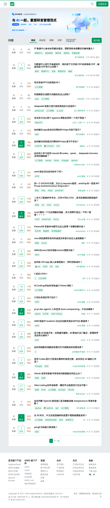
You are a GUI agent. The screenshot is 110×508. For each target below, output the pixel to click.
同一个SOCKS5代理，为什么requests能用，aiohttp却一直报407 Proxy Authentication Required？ (66, 184)
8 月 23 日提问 (93, 190)
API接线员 (80, 266)
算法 (61, 420)
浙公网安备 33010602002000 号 (45, 497)
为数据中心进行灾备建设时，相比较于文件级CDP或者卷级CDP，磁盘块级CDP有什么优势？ (66, 65)
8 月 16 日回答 (93, 325)
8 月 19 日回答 (93, 254)
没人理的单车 (79, 110)
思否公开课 (13, 471)
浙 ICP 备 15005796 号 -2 (19, 497)
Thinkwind (80, 205)
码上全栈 (81, 219)
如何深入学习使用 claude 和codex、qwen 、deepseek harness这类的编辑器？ (66, 154)
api (57, 408)
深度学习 (69, 420)
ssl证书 (38, 146)
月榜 (59, 40)
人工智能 (39, 87)
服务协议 (92, 464)
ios (39, 266)
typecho (38, 122)
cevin (83, 340)
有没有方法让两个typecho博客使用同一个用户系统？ (60, 117)
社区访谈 (76, 474)
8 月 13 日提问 (93, 408)
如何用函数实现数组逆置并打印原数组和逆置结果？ (59, 347)
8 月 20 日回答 (93, 231)
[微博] (94, 474)
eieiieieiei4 (80, 231)
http (43, 190)
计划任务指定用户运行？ (46, 297)
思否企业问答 (14, 474)
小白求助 (42, 278)
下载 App (93, 471)
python (50, 408)
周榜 (51, 40)
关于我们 (60, 464)
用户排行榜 (45, 467)
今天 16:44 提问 (92, 99)
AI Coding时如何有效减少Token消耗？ (53, 285)
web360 (80, 99)
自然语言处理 (50, 420)
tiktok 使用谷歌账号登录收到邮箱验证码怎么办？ (58, 373)
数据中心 (39, 53)
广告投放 (60, 467)
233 (83, 278)
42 (84, 420)
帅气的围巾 (80, 87)
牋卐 (83, 243)
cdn (58, 146)
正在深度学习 (79, 290)
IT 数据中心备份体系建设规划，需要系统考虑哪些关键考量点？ (64, 48)
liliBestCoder (79, 164)
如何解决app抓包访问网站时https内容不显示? (57, 129)
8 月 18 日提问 (93, 278)
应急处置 (76, 53)
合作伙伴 (60, 474)
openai (74, 160)
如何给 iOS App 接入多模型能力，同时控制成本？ (58, 261)
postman (59, 190)
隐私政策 (92, 467)
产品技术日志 (78, 464)
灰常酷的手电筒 (78, 351)
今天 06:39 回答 (92, 75)
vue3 (37, 219)
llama (56, 160)
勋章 (42, 481)
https (50, 190)
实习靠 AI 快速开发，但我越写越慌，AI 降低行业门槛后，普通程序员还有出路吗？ (66, 334)
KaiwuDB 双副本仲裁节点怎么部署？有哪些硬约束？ (59, 226)
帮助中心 (44, 471)
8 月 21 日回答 (93, 219)
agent (37, 313)
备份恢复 (49, 53)
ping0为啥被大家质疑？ (46, 427)
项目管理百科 (30, 483)
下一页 (57, 441)
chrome (50, 146)
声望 (42, 477)
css (42, 205)
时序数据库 (56, 231)
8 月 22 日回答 (93, 205)
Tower (27, 470)
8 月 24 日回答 (93, 122)
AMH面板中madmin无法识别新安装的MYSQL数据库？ (61, 321)
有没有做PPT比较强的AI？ (47, 82)
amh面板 (81, 176)
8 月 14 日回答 (93, 351)
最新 (33, 40)
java (61, 110)
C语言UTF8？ (41, 273)
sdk (56, 266)
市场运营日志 (78, 471)
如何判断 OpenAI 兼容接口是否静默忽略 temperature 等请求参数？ (65, 402)
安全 (46, 366)
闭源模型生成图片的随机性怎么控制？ (52, 94)
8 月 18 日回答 (93, 266)
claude (48, 160)
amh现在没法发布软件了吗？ (48, 171)
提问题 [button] (97, 40)
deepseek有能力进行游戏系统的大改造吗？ (55, 106)
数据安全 (62, 71)
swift (45, 266)
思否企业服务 (14, 467)
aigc (37, 99)
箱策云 (82, 146)
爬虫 (37, 190)
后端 (43, 378)
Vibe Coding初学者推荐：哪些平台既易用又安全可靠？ (61, 385)
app (36, 134)
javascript (39, 110)
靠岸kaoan (80, 394)
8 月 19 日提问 (93, 243)
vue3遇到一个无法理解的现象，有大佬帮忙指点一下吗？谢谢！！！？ (62, 213)
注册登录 (102, 4)
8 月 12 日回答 (93, 366)
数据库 (46, 231)
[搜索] (92, 4)
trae (37, 340)
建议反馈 (44, 474)
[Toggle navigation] (5, 4)
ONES (27, 467)
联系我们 (60, 471)
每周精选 (44, 464)
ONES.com (29, 480)
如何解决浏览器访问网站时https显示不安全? (56, 141)
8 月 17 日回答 (93, 313)
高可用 (38, 231)
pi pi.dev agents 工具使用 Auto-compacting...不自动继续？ (64, 309)
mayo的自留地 (79, 366)
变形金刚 (81, 190)
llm (51, 266)
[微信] (90, 474)
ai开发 (46, 313)
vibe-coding (56, 313)
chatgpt (65, 160)
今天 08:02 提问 (92, 57)
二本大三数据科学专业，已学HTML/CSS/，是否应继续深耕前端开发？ (66, 199)
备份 (37, 71)
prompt (61, 389)
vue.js (56, 205)
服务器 (58, 53)
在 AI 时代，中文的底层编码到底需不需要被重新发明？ (60, 415)
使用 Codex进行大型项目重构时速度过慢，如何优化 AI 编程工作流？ (65, 360)
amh (37, 176)
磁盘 (70, 71)
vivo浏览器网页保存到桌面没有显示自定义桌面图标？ (60, 238)
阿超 (83, 313)
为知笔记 (28, 473)
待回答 (42, 40)
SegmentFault (14, 464)
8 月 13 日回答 (93, 420)
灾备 (53, 71)
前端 (37, 205)
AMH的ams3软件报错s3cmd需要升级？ (54, 250)
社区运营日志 (78, 467)
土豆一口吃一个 (78, 122)
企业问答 (28, 477)
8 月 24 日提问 (93, 87)
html (49, 205)
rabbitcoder (80, 378)
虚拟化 (66, 53)
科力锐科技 (79, 57)
